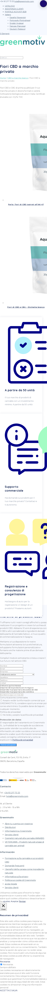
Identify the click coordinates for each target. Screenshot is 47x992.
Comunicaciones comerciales (14, 697)
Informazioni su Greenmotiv (18, 831)
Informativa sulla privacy (16, 876)
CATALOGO (10, 6)
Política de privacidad (10, 712)
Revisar (22, 901)
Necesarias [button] (5, 962)
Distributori (10, 827)
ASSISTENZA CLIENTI (14, 9)
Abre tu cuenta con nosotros (19, 824)
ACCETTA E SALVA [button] (8, 990)
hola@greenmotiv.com (17, 796)
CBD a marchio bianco (17, 78)
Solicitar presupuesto (8, 745)
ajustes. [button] (6, 901)
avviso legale (11, 884)
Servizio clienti (11, 835)
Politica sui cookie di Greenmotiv (20, 880)
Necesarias (8, 964)
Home (3, 78)
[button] (43, 3)
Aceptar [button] (14, 901)
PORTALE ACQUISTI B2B (15, 12)
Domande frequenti (14, 866)
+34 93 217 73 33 (12, 793)
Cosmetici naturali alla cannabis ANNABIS (24, 838)
